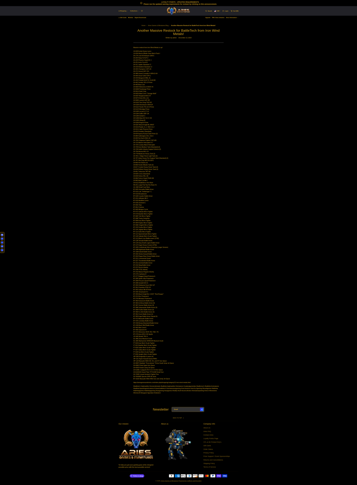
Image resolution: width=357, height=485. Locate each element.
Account (225, 11)
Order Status (208, 449)
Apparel (207, 17)
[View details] (136, 444)
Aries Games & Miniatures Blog (158, 25)
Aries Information (231, 17)
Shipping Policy (209, 463)
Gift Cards (123, 17)
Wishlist (130, 17)
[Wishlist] (142, 11)
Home (143, 25)
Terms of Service (209, 467)
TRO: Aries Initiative (218, 17)
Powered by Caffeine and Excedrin (190, 481)
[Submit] (201, 409)
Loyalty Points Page (210, 438)
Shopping (123, 11)
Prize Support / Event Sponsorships (216, 456)
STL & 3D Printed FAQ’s (212, 442)
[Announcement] (178, 3)
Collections (133, 11)
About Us (206, 428)
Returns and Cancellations (213, 460)
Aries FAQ (207, 431)
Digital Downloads (140, 17)
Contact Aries (208, 435)
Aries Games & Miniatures (169, 481)
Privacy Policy (208, 453)
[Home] (178, 11)
